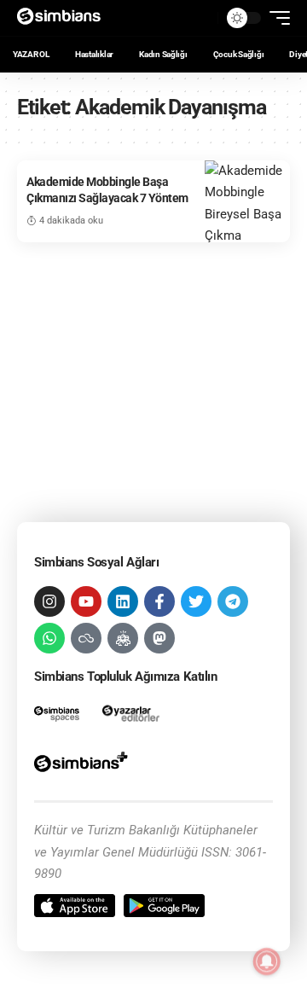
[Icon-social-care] (122, 638)
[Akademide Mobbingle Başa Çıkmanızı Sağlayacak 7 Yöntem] (247, 201)
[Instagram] (49, 601)
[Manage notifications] (267, 961)
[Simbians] (64, 18)
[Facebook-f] (159, 601)
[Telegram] (232, 601)
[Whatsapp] (49, 638)
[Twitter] (196, 601)
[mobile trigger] (275, 18)
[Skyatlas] (86, 638)
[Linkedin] (122, 601)
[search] (200, 17)
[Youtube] (86, 601)
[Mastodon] (159, 638)
